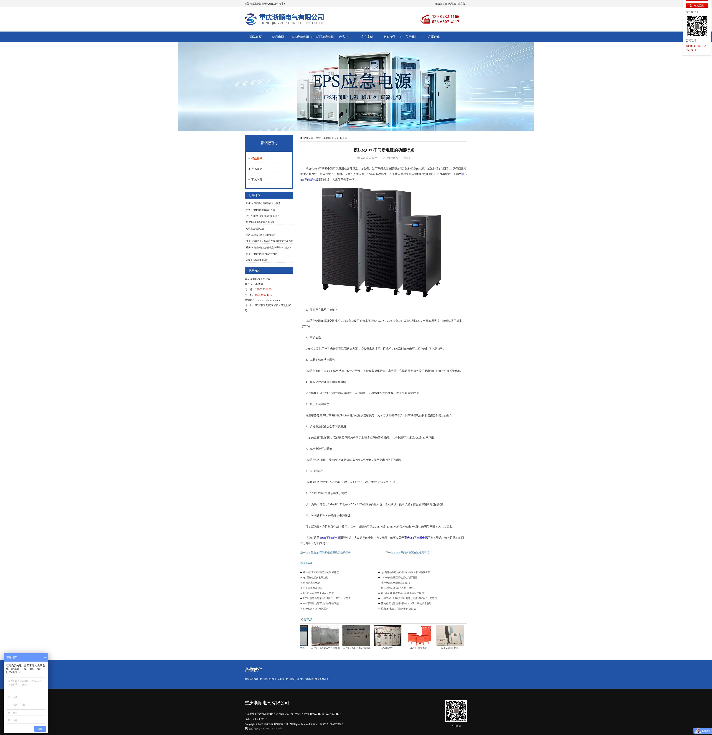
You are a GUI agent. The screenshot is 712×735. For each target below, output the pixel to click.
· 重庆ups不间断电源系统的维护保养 (262, 203)
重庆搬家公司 (292, 679)
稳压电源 (278, 36)
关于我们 (412, 36)
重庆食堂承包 (322, 679)
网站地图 (451, 3)
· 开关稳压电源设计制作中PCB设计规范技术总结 (269, 241)
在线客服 (699, 5)
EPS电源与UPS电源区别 (315, 608)
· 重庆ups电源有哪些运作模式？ (260, 235)
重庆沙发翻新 (307, 679)
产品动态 (256, 168)
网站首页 (256, 36)
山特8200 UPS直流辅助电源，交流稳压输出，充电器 (409, 598)
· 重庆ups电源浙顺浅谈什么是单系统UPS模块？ (268, 247)
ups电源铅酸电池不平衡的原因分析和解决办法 (405, 572)
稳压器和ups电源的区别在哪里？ (398, 587)
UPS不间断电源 (322, 36)
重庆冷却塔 (265, 679)
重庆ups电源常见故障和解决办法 (398, 608)
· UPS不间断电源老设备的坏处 (260, 209)
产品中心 (345, 36)
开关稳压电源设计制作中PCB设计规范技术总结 (406, 603)
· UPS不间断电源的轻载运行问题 (261, 254)
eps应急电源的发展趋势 (315, 577)
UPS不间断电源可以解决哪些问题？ (322, 603)
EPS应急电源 (300, 36)
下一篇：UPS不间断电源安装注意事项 (407, 552)
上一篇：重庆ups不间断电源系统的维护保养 (325, 552)
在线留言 (440, 3)
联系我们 (462, 3)
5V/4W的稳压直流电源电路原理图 (399, 577)
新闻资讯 (389, 36)
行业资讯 (256, 158)
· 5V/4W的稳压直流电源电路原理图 (262, 216)
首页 (318, 138)
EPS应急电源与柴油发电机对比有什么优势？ (327, 598)
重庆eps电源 (278, 679)
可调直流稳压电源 (312, 587)
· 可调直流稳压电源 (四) (256, 260)
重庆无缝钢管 (251, 679)
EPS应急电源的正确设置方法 (318, 593)
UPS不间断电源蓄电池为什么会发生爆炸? (403, 593)
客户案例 (367, 36)
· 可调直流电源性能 (254, 228)
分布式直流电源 (311, 582)
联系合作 (434, 36)
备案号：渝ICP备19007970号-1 (326, 724)
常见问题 (256, 179)
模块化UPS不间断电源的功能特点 (321, 572)
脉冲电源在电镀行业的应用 (395, 582)
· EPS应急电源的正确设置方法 (259, 222)
